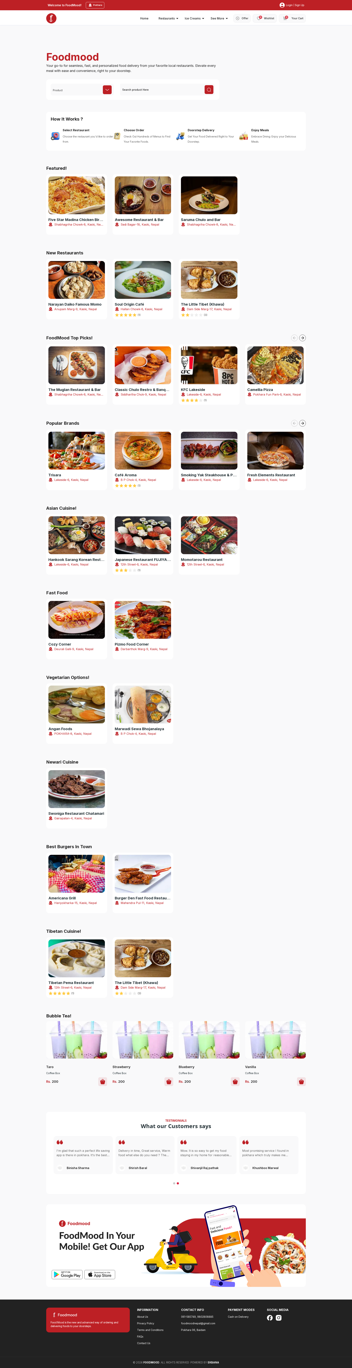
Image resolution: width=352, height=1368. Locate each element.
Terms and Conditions (150, 1329)
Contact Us (143, 1343)
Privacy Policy (145, 1323)
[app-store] (99, 1274)
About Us (142, 1316)
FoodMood (151, 1362)
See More (217, 18)
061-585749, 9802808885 (197, 1316)
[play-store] (67, 1274)
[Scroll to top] (329, 1342)
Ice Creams (193, 18)
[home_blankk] (51, 18)
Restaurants (167, 18)
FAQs (140, 1336)
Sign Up (299, 5)
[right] (302, 338)
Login (289, 5)
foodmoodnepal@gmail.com (198, 1323)
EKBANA (213, 1362)
